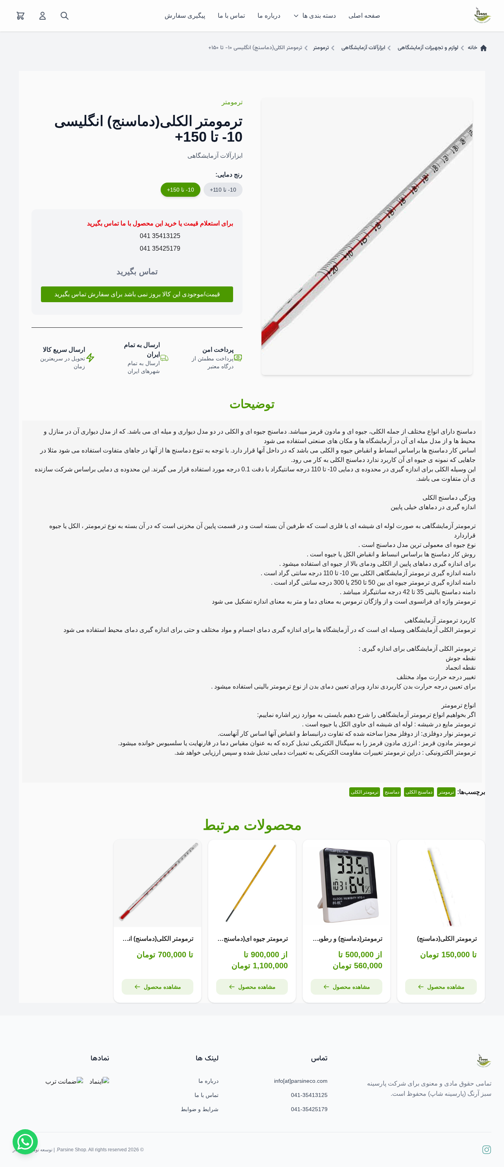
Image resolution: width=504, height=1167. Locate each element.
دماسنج (392, 792)
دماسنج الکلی (419, 792)
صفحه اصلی (364, 15)
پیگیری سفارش (185, 15)
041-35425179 (309, 1109)
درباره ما (269, 15)
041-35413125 (309, 1095)
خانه (472, 48)
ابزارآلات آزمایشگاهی (363, 48)
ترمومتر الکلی (364, 792)
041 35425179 (160, 248)
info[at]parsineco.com (301, 1081)
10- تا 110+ (223, 189)
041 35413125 (160, 236)
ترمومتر (321, 48)
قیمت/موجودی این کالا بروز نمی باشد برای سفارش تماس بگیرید (137, 294)
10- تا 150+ (180, 189)
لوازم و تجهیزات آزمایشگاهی (428, 48)
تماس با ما (231, 15)
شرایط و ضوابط (200, 1109)
